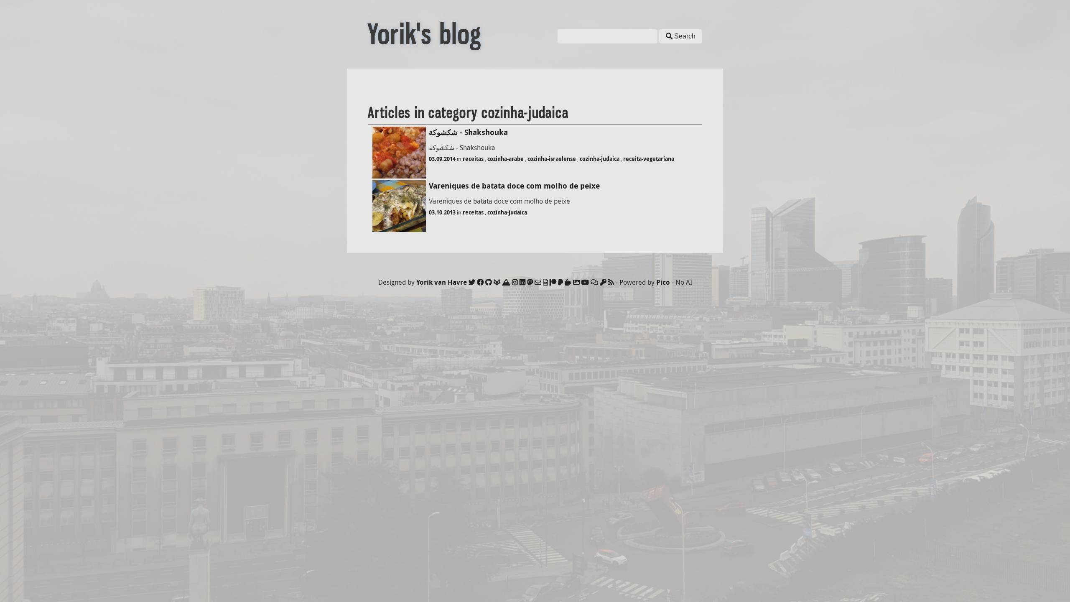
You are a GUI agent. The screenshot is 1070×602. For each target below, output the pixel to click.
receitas (473, 159)
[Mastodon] (530, 282)
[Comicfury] (594, 282)
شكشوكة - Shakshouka (468, 132)
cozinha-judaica (599, 159)
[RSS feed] (611, 282)
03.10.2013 (442, 212)
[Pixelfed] (576, 282)
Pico (663, 282)
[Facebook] (480, 282)
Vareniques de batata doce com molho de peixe (514, 186)
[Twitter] (472, 282)
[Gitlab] (497, 282)
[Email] (538, 282)
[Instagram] (515, 282)
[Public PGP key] (603, 282)
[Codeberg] (506, 282)
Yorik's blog (425, 34)
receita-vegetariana (648, 159)
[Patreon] (553, 282)
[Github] (488, 282)
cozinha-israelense (551, 159)
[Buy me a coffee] (568, 282)
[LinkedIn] (522, 282)
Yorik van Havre (441, 282)
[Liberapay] (560, 282)
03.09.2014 (442, 159)
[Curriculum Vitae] (545, 282)
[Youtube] (585, 282)
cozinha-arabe (505, 159)
